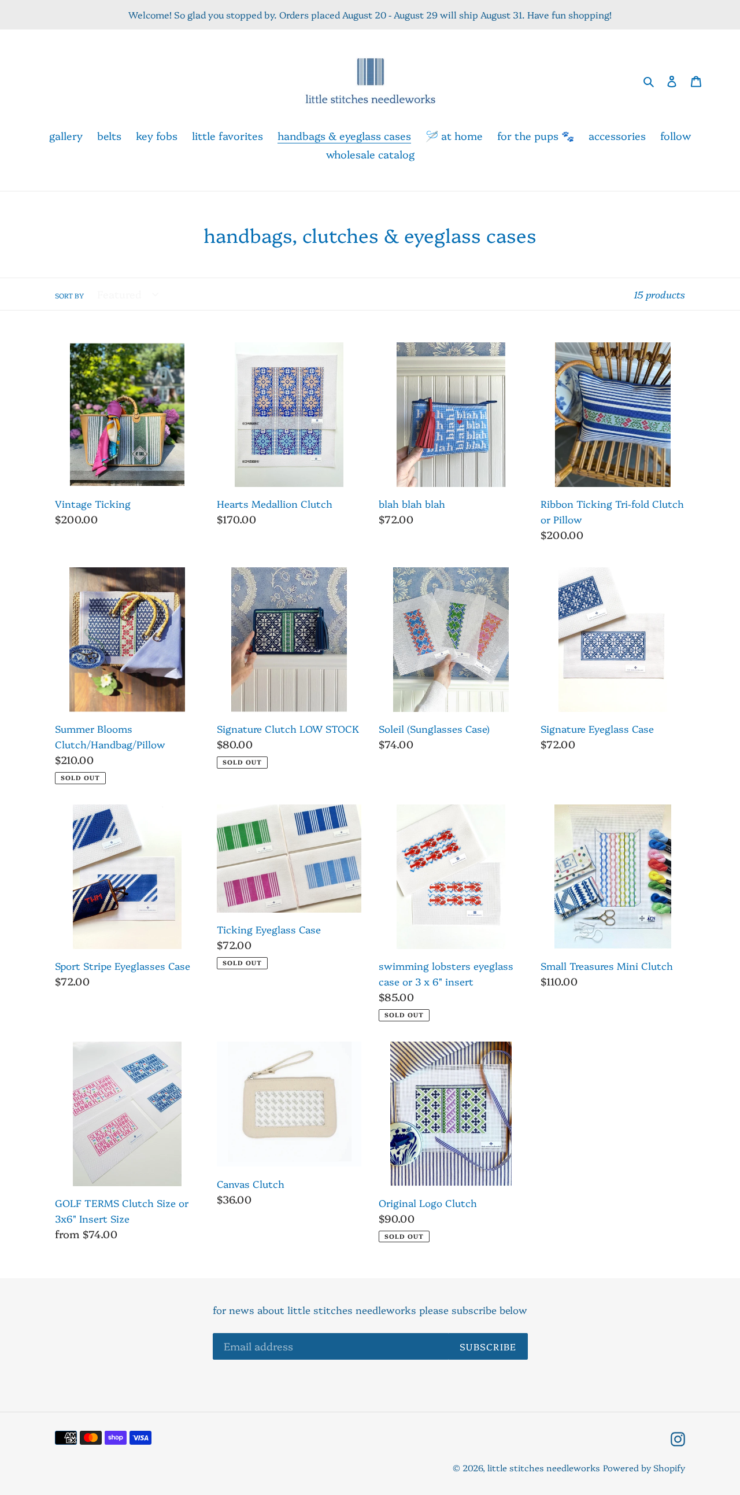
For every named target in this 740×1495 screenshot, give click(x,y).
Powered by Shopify (644, 1467)
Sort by (69, 295)
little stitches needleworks (543, 1467)
